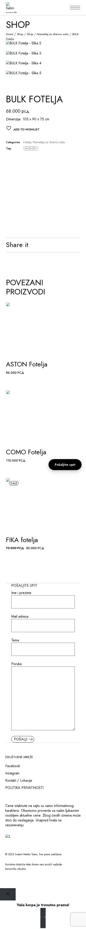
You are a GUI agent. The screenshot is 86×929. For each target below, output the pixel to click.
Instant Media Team (26, 854)
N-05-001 (31, 148)
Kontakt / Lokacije (18, 780)
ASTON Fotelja (26, 364)
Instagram (12, 773)
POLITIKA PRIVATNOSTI (24, 787)
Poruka (16, 664)
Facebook (12, 765)
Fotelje (27, 142)
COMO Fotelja (26, 452)
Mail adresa (19, 616)
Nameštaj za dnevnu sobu (49, 142)
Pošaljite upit (65, 464)
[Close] (8, 894)
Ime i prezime (21, 592)
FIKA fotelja (22, 540)
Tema (15, 640)
